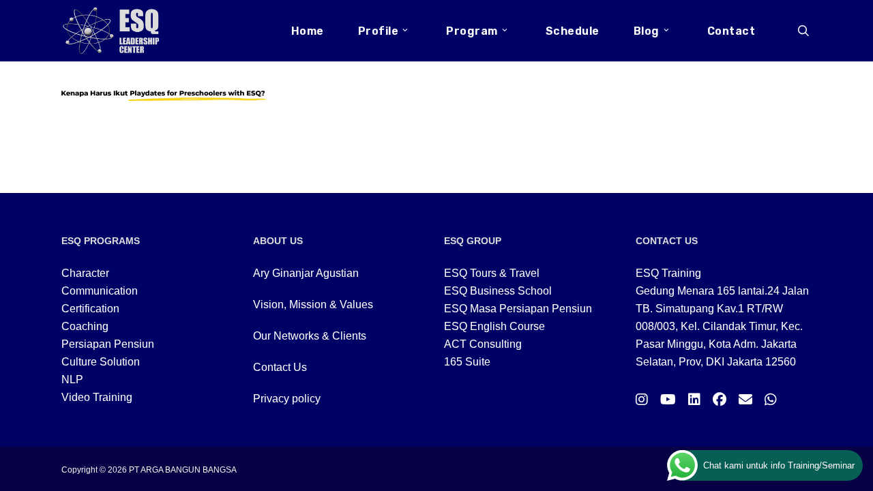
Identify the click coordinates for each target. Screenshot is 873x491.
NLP (72, 379)
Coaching (84, 326)
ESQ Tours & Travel (491, 273)
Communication (99, 291)
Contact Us (280, 367)
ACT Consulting (483, 344)
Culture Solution (100, 362)
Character (85, 273)
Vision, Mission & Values (313, 304)
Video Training (96, 397)
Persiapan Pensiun (107, 344)
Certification (90, 308)
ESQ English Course (494, 326)
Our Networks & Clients (309, 336)
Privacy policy (287, 398)
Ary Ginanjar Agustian (306, 273)
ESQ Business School (498, 291)
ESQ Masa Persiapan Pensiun (518, 308)
